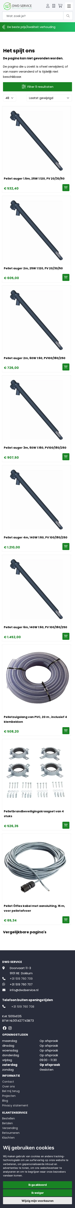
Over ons (8, 1086)
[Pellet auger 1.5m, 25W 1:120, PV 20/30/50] (36, 140)
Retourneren (11, 1133)
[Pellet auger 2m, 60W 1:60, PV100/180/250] (36, 320)
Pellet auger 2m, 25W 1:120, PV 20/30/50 (33, 268)
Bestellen (8, 1118)
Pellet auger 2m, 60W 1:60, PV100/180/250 (34, 358)
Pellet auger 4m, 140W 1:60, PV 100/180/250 (35, 537)
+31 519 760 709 (21, 978)
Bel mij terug (11, 1091)
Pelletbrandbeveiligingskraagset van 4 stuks (34, 813)
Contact (8, 1082)
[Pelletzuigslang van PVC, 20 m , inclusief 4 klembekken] (36, 679)
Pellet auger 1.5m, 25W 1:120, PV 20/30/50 (34, 179)
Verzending (10, 1128)
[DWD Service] (17, 6)
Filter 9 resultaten (40, 87)
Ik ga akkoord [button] (37, 1184)
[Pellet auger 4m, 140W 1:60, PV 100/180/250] (36, 499)
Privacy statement (15, 1105)
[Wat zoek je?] (68, 16)
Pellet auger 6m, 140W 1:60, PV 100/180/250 (35, 627)
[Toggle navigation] (69, 6)
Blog (5, 1101)
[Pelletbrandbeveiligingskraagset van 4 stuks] (36, 773)
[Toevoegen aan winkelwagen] (65, 187)
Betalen (7, 1123)
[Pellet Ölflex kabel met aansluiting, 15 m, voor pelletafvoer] (36, 868)
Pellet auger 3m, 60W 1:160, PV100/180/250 (35, 448)
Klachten (8, 1138)
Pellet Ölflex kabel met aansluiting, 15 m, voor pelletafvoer (34, 908)
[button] (47, 6)
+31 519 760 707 (21, 984)
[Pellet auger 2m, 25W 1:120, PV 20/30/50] (36, 230)
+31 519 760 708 (22, 1006)
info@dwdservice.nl (24, 990)
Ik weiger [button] (37, 1192)
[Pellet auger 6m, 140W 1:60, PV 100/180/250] (36, 589)
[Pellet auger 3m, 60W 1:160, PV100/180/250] (36, 409)
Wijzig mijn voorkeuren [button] (38, 1200)
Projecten (9, 1096)
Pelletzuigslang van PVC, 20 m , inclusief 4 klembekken (35, 719)
